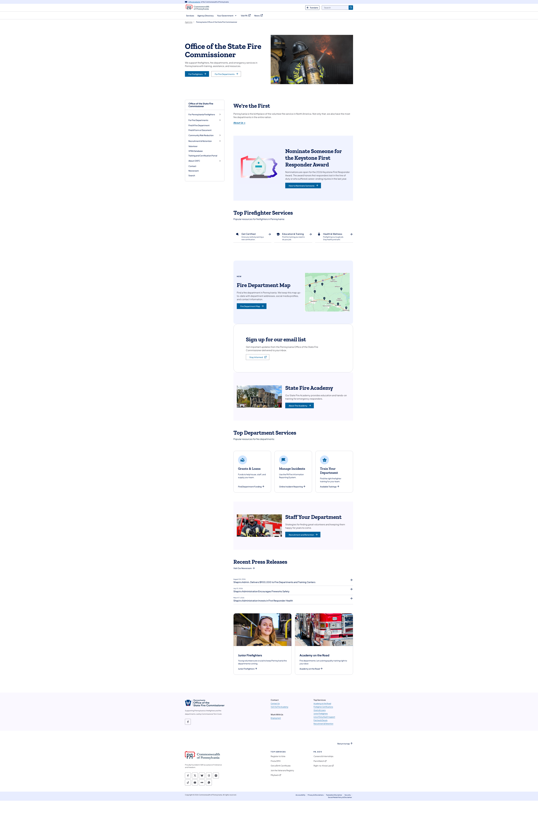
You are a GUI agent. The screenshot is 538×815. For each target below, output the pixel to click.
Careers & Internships (323, 756)
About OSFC (194, 161)
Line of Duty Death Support (324, 717)
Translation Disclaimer (334, 795)
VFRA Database (195, 151)
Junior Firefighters (246, 669)
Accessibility (300, 795)
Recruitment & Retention (200, 141)
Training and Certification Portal (202, 155)
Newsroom (193, 170)
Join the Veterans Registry (282, 770)
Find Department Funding (250, 486)
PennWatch (319, 761)
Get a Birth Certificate (281, 765)
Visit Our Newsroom (242, 568)
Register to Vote (278, 756)
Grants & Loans (320, 710)
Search (191, 175)
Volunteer (193, 146)
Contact (192, 166)
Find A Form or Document (200, 130)
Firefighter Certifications (323, 707)
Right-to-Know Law (322, 765)
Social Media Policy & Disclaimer (340, 797)
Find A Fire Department (199, 125)
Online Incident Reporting (291, 486)
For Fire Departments (198, 120)
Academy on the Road (310, 669)
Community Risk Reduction (201, 135)
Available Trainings (328, 486)
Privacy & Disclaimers (316, 795)
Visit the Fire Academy (279, 707)
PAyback (275, 775)
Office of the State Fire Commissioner (200, 105)
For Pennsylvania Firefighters (201, 114)
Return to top (343, 743)
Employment (276, 718)
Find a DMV (276, 761)
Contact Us (275, 703)
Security (348, 795)
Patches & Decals (320, 720)
